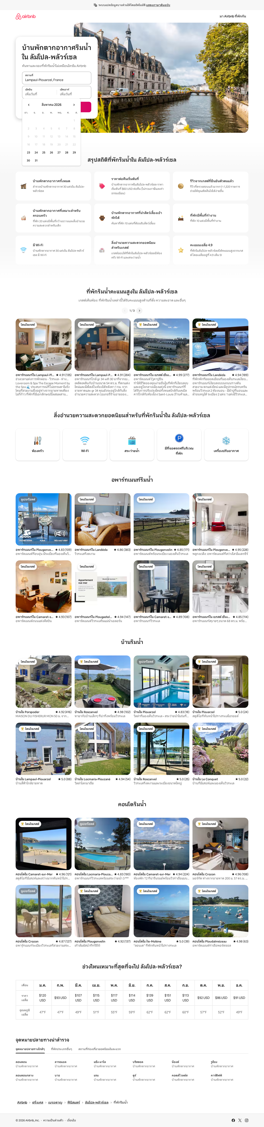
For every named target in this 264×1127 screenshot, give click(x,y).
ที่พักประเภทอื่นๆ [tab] (61, 1049)
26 (51, 152)
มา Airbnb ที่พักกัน (233, 16)
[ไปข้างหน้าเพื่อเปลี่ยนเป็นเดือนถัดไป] (74, 105)
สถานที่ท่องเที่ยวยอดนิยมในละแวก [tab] (99, 1049)
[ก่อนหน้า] (125, 311)
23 (28, 152)
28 (66, 152)
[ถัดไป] (139, 311)
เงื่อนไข (71, 1120)
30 (28, 160)
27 (59, 152)
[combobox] (56, 80)
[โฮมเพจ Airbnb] (26, 16)
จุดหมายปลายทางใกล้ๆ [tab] (30, 1049)
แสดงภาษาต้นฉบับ (158, 5)
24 (36, 152)
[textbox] (39, 94)
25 (43, 152)
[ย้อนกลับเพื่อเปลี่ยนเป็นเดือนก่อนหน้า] (29, 105)
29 (74, 152)
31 (36, 160)
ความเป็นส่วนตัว (53, 1120)
